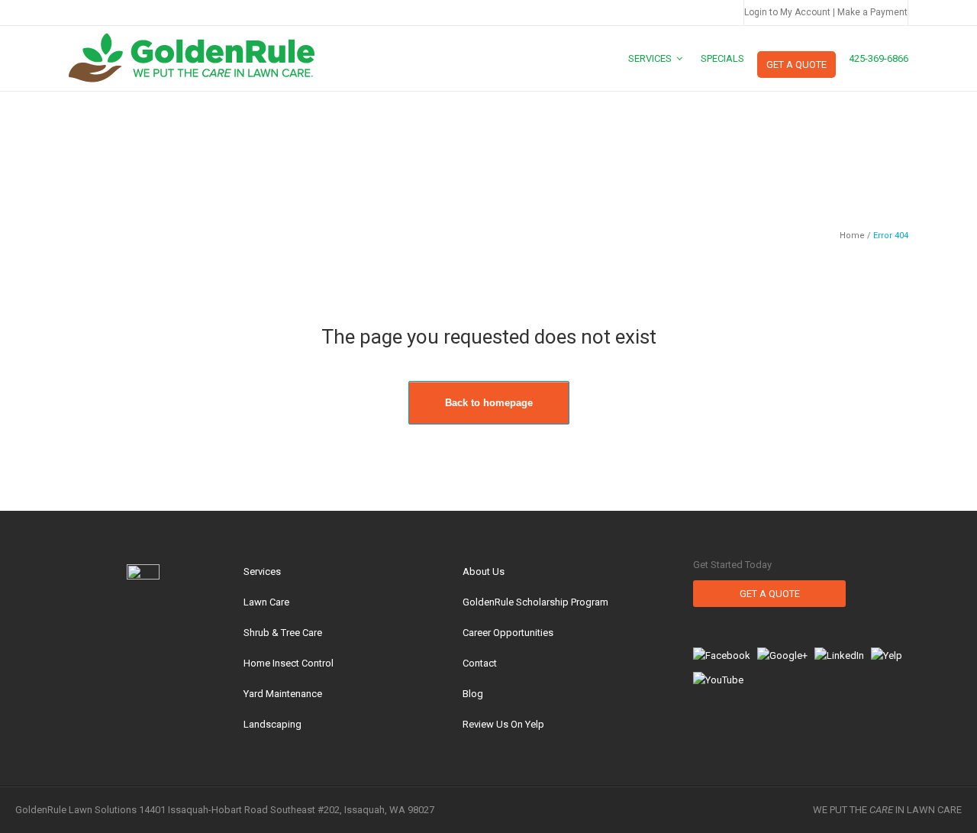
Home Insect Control (288, 663)
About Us (484, 571)
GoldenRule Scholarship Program (535, 602)
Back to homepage (489, 402)
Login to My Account (787, 12)
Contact (480, 663)
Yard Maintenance (282, 693)
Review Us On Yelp (503, 724)
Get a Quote (770, 593)
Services (262, 571)
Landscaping (272, 724)
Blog (473, 693)
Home (852, 236)
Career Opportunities (508, 632)
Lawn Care (266, 602)
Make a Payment (872, 12)
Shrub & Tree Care (282, 632)
